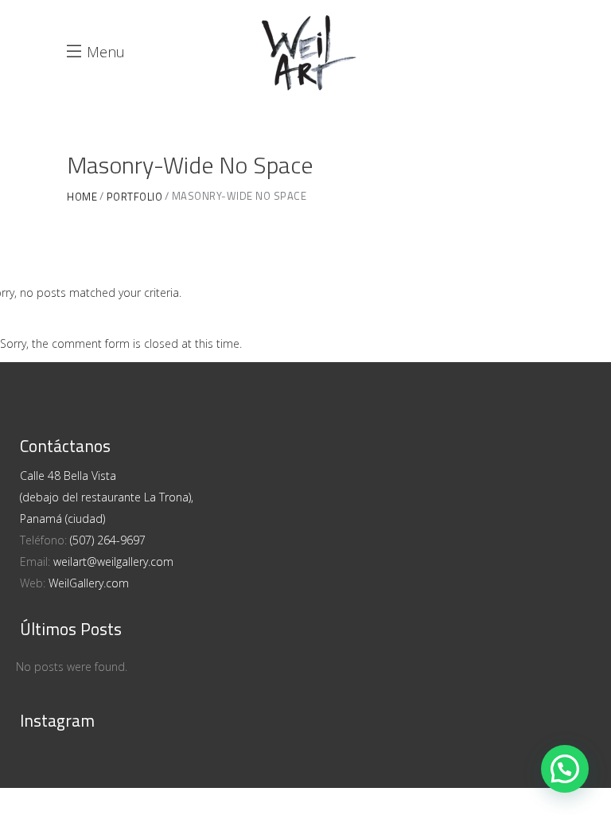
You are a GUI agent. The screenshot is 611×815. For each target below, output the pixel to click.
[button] (565, 769)
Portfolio (135, 197)
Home (82, 197)
